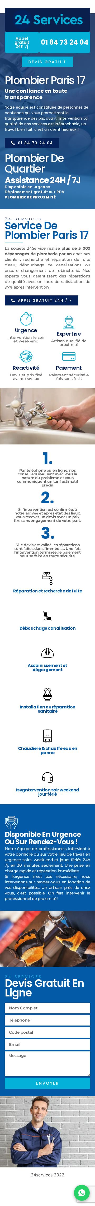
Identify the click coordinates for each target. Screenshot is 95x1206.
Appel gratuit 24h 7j (22, 42)
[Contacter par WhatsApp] (82, 1193)
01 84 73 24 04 (64, 42)
